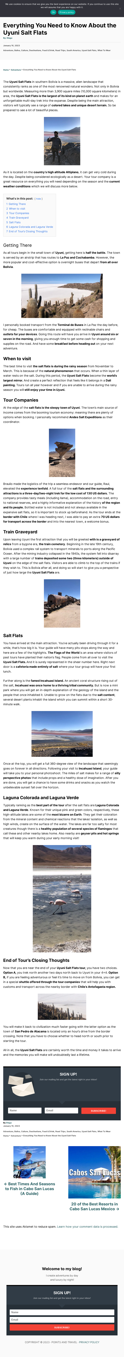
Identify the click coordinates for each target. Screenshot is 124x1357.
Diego (9, 38)
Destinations (35, 50)
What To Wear (104, 50)
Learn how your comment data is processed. (87, 1226)
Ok (53, 12)
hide (38, 198)
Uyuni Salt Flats (89, 50)
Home (6, 70)
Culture (24, 50)
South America (74, 50)
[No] (120, 8)
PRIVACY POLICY (89, 1342)
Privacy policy (67, 12)
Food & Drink (48, 50)
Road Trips (60, 50)
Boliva (17, 50)
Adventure (8, 50)
